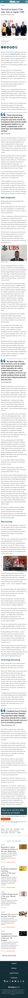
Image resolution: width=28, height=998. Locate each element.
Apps (18, 981)
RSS (23, 981)
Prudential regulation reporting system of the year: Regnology (9, 872)
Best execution (4, 831)
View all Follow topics (5, 981)
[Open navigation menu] (1, 1)
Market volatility (4, 832)
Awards (3, 5)
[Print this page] (16, 47)
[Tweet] (2, 47)
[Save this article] (10, 47)
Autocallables (17, 829)
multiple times (15, 54)
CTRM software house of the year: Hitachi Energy (9, 896)
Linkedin (7, 981)
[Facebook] (5, 47)
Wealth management (14, 831)
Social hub (21, 981)
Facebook (10, 981)
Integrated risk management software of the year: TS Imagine (9, 937)
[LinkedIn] (8, 47)
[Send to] (13, 47)
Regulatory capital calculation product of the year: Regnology (9, 849)
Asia (11, 829)
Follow (14, 822)
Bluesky (15, 981)
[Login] (26, 1)
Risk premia (12, 832)
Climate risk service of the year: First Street (9, 915)
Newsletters (13, 981)
